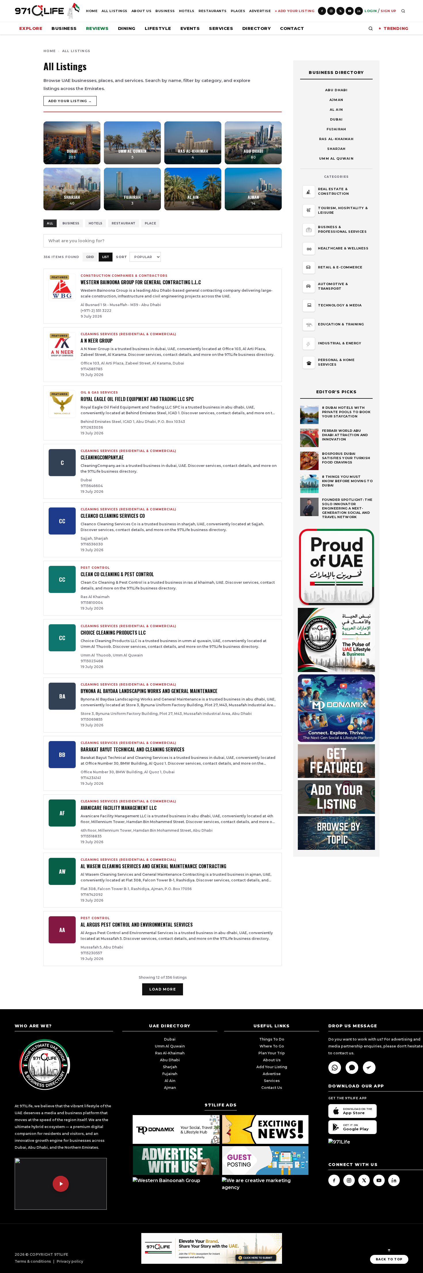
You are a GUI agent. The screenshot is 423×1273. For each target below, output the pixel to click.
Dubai (336, 119)
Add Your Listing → (70, 101)
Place (150, 223)
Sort (121, 257)
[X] (340, 11)
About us (272, 1060)
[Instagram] (331, 11)
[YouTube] (350, 11)
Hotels (187, 11)
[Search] (403, 11)
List (105, 257)
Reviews (97, 28)
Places (238, 11)
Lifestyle (158, 28)
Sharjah (336, 149)
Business (165, 11)
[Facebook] (322, 11)
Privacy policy (70, 1261)
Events (190, 28)
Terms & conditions (33, 1261)
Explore (30, 28)
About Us (141, 11)
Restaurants (213, 11)
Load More (162, 989)
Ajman (336, 100)
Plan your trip (271, 1053)
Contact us (271, 1087)
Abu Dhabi (336, 90)
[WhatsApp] (334, 1067)
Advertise (260, 11)
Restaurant (124, 223)
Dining (127, 28)
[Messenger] (352, 1067)
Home (92, 11)
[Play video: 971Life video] (61, 1184)
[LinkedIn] (359, 11)
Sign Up (388, 11)
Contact (292, 28)
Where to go (272, 1046)
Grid (90, 257)
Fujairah (336, 129)
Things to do (271, 1039)
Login (371, 11)
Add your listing (271, 1067)
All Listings (114, 11)
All (50, 223)
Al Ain (336, 110)
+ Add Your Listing (294, 11)
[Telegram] (369, 1067)
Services (221, 28)
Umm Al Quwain (336, 158)
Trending (396, 28)
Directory (256, 28)
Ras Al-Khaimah (336, 139)
